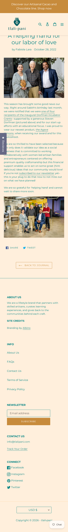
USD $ (33, 510)
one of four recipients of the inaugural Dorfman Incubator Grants (32, 115)
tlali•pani (46, 520)
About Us (13, 352)
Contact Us (14, 371)
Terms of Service (17, 380)
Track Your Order (17, 448)
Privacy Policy (16, 389)
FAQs (10, 361)
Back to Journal (36, 265)
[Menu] (62, 24)
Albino (27, 328)
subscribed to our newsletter (36, 173)
